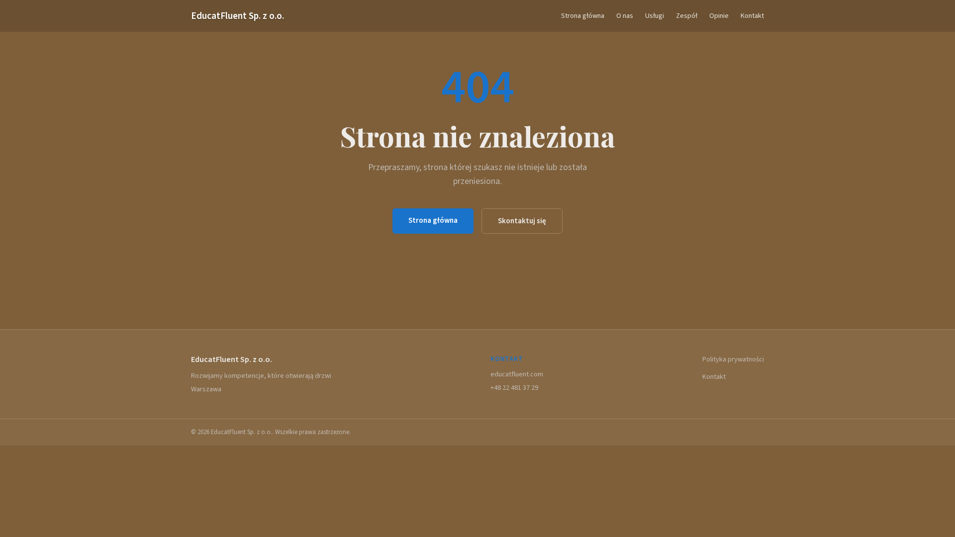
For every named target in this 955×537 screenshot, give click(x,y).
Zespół (686, 15)
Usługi (654, 15)
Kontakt (752, 15)
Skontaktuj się (522, 220)
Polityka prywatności (733, 359)
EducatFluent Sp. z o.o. (237, 16)
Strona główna (582, 15)
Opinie (719, 15)
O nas (624, 15)
